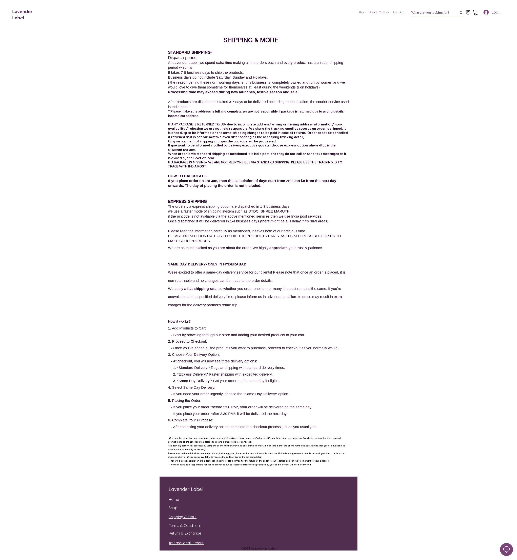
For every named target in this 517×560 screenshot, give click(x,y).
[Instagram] (468, 12)
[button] (476, 12)
